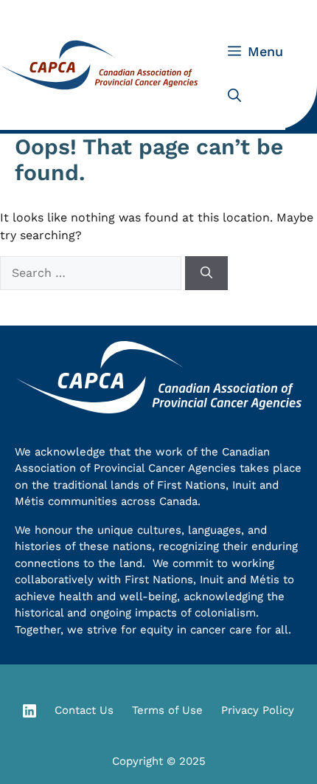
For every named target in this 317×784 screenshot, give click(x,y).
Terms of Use (167, 710)
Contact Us (84, 710)
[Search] (206, 273)
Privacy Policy (257, 710)
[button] (234, 96)
